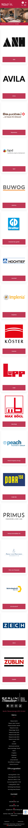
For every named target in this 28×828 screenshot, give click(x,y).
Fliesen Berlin (14, 721)
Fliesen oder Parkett (14, 723)
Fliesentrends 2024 (14, 737)
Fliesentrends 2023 (14, 735)
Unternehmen (10, 24)
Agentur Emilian (18, 825)
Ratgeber (14, 755)
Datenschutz (20, 821)
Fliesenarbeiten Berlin (14, 725)
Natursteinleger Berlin (14, 748)
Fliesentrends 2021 (14, 732)
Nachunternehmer (14, 746)
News (14, 751)
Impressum (6, 821)
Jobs (14, 741)
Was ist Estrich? (14, 764)
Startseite (3, 24)
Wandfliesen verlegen (14, 762)
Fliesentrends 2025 (14, 739)
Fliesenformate (14, 728)
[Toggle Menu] (25, 5)
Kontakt (14, 744)
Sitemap (14, 757)
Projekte (14, 753)
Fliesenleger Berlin (14, 730)
